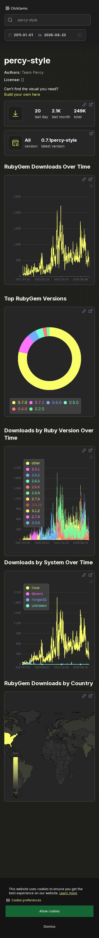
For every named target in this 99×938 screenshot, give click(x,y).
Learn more (68, 893)
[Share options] (84, 104)
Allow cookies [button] (49, 911)
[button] (49, 900)
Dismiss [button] (49, 926)
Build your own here (22, 94)
